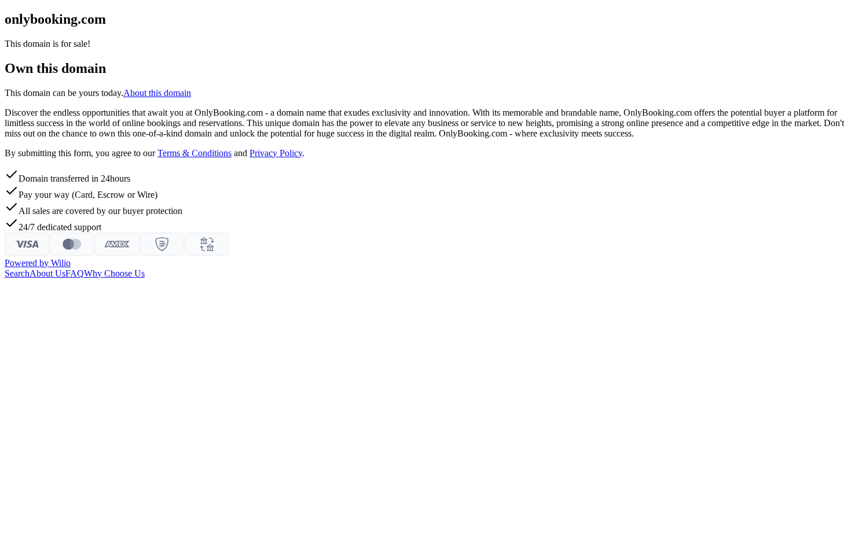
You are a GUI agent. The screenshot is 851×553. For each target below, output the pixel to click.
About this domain (157, 93)
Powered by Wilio (38, 263)
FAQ (74, 273)
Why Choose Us (114, 273)
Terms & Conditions (194, 153)
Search (17, 273)
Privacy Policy (276, 153)
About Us (47, 273)
